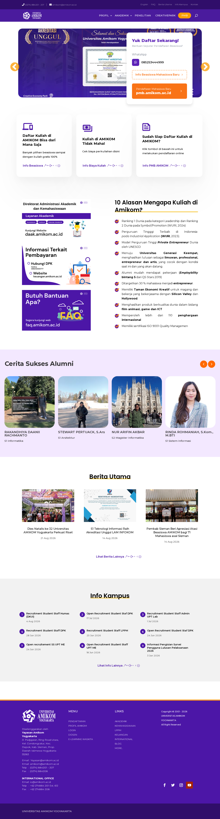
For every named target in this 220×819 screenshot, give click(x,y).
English (144, 4)
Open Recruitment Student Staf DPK (110, 613)
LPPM (118, 730)
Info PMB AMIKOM (155, 165)
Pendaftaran (76, 721)
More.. (119, 748)
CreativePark (165, 15)
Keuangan (121, 734)
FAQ (153, 4)
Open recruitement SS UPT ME (45, 644)
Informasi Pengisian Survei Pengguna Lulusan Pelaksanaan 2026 (167, 647)
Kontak (194, 4)
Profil (104, 15)
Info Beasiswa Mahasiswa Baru (157, 74)
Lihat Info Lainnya (110, 665)
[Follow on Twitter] (172, 785)
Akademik (122, 15)
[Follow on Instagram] (181, 785)
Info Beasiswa (33, 165)
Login (72, 730)
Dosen (72, 734)
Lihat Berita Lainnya (110, 556)
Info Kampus (181, 4)
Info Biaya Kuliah (94, 165)
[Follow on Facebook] (164, 785)
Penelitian (143, 15)
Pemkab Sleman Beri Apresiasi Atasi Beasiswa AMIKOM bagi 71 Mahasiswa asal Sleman (171, 532)
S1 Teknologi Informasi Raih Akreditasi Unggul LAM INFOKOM (110, 530)
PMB (185, 15)
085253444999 (152, 62)
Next (202, 63)
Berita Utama (165, 4)
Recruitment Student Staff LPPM (107, 630)
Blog (118, 743)
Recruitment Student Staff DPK (46, 630)
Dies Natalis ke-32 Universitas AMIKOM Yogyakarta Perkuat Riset (48, 530)
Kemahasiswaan (125, 725)
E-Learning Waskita (80, 739)
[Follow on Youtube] (189, 785)
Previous (11, 63)
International (124, 739)
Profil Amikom (77, 725)
